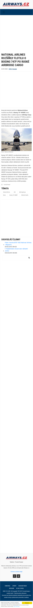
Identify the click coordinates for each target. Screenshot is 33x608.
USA (14, 192)
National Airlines (6, 192)
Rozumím (27, 603)
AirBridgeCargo (22, 192)
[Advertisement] (16, 32)
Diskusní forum (22, 586)
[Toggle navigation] (3, 12)
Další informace (17, 606)
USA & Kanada (13, 69)
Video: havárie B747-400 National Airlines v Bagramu (18, 243)
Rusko (4, 195)
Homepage (7, 586)
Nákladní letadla (24, 195)
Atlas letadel (20, 588)
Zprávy (14, 586)
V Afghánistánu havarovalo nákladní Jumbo (16, 250)
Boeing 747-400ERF (13, 195)
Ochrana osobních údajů (16, 571)
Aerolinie (11, 588)
